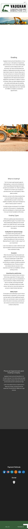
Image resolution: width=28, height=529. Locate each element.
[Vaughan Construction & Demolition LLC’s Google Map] (14, 483)
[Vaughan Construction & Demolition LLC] (14, 7)
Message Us (21, 526)
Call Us (7, 526)
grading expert (7, 62)
